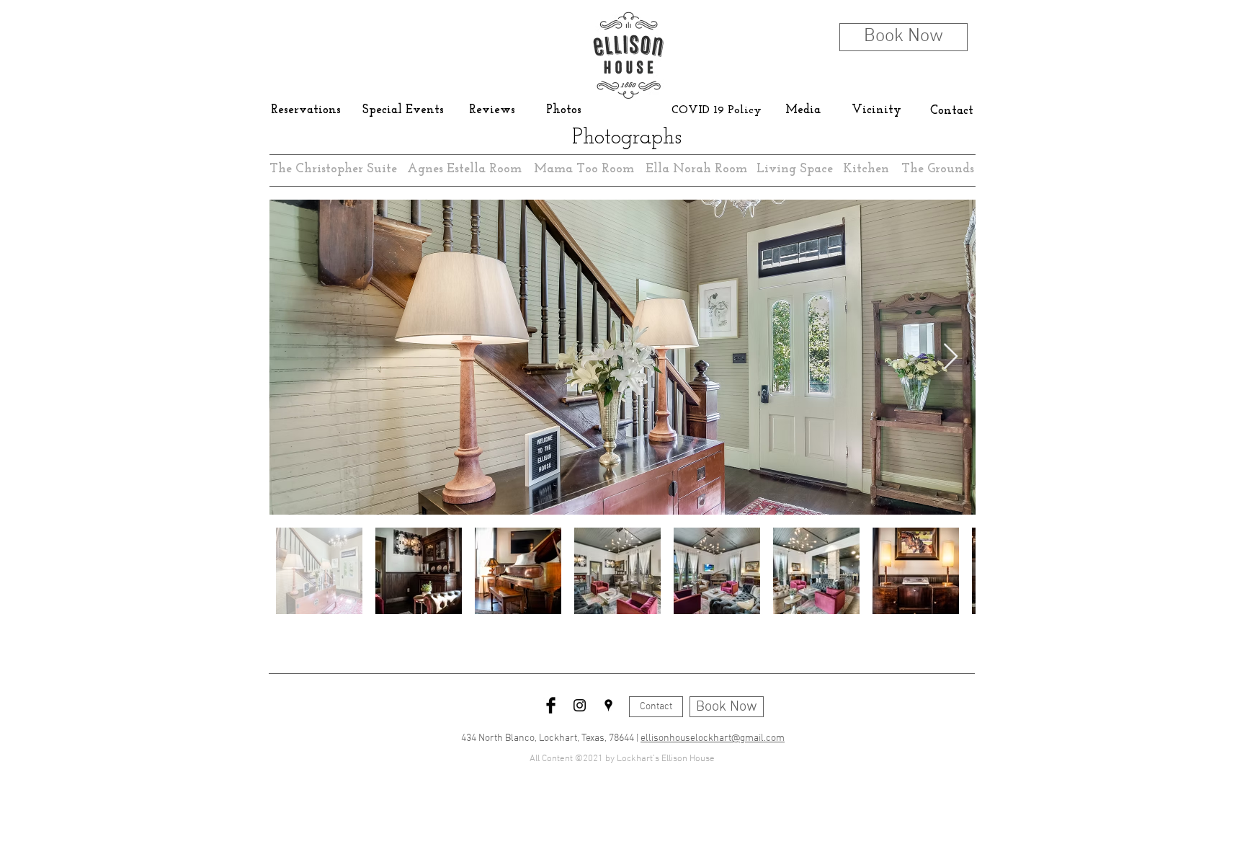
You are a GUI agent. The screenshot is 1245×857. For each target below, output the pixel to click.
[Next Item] (950, 357)
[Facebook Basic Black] (551, 705)
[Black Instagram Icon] (579, 705)
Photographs (627, 138)
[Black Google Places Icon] (608, 705)
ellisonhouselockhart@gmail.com (713, 738)
